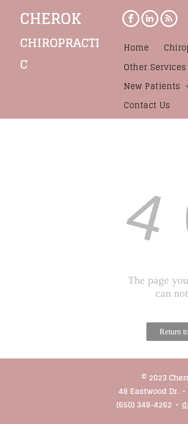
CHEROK (50, 18)
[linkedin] (149, 20)
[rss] (168, 20)
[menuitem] (136, 47)
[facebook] (130, 20)
